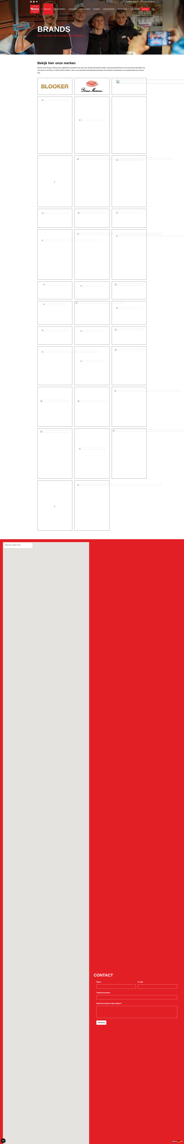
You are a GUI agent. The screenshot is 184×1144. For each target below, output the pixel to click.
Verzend (101, 1023)
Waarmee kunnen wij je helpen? (109, 1003)
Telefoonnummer (103, 993)
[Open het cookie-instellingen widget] (3, 1140)
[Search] (153, 9)
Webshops (122, 9)
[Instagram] (33, 1)
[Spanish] (181, 1141)
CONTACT (145, 9)
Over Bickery (109, 9)
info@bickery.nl (132, 2)
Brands (47, 9)
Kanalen (72, 9)
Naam (99, 982)
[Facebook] (36, 1)
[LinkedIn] (31, 1)
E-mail (141, 982)
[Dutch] (174, 1141)
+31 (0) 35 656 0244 (147, 2)
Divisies (96, 9)
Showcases (85, 9)
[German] (179, 1141)
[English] (176, 1141)
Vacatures (135, 9)
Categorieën (59, 9)
